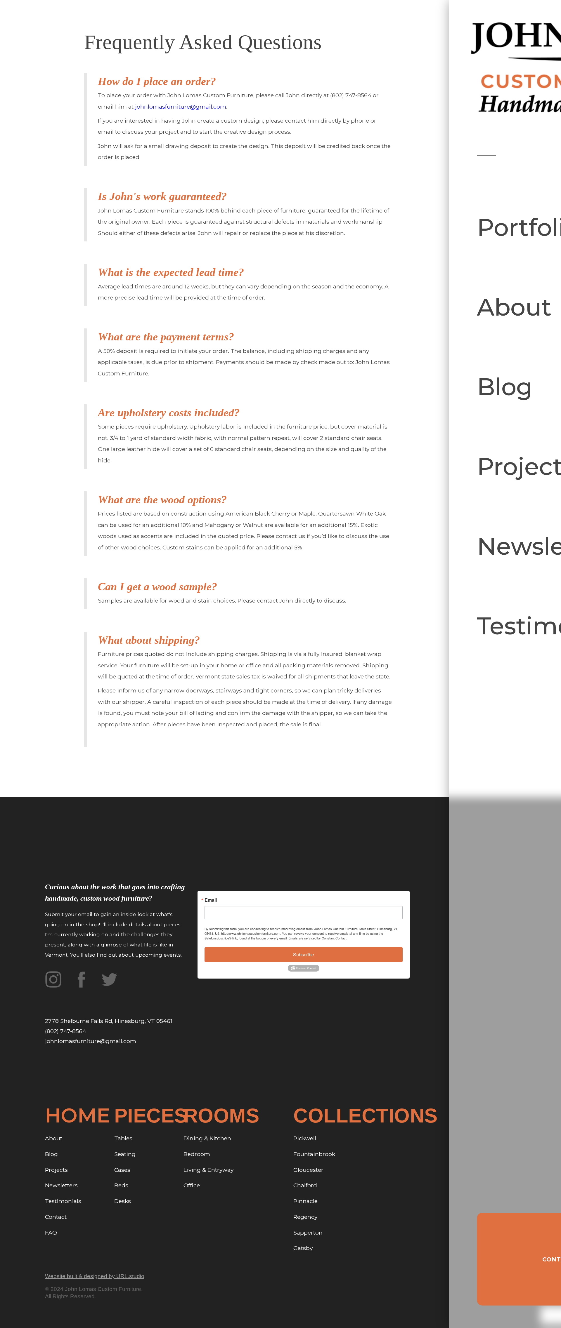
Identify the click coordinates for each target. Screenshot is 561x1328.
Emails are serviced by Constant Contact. (317, 938)
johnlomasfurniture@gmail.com (180, 106)
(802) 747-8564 (65, 1031)
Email (211, 900)
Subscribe (303, 954)
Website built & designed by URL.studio (94, 1276)
